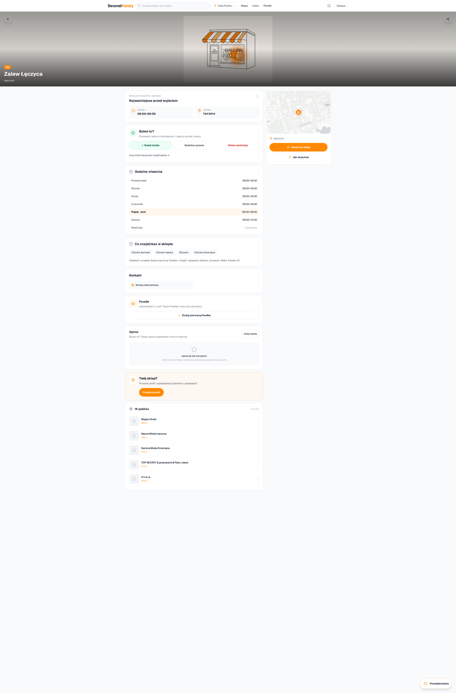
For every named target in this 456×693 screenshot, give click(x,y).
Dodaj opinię (250, 333)
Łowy (255, 5)
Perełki (267, 5)
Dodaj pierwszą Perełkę (196, 315)
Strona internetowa (147, 285)
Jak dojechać (300, 157)
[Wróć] (8, 19)
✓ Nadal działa (150, 145)
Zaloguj (341, 5)
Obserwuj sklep (300, 147)
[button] (298, 112)
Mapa (244, 5)
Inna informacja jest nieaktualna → (149, 155)
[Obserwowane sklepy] (329, 5)
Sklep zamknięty (238, 145)
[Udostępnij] (448, 19)
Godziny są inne (194, 145)
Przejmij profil (151, 392)
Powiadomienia (439, 683)
